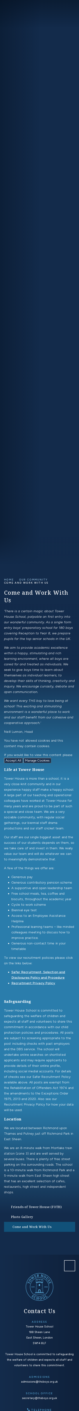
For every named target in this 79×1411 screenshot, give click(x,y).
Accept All (13, 760)
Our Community (33, 579)
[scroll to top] (69, 1265)
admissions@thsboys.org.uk (39, 1381)
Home (9, 579)
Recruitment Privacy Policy (33, 983)
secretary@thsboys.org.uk (39, 1398)
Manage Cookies (37, 760)
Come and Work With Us (26, 582)
